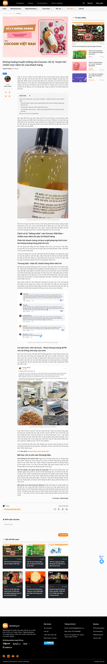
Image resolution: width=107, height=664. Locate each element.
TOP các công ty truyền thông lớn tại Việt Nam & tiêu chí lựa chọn (57, 564)
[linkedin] (8, 656)
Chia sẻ (4, 73)
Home (5, 8)
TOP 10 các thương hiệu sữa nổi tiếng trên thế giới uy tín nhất (35, 564)
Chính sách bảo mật (50, 635)
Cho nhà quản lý (42, 3)
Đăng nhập (99, 3)
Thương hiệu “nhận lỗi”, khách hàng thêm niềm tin (34, 107)
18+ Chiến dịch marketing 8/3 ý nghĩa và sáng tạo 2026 (96, 75)
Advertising (91, 80)
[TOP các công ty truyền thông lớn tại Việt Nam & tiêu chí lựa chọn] (58, 550)
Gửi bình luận (63, 535)
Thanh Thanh (7, 68)
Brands (19, 13)
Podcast (30, 3)
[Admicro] (7, 647)
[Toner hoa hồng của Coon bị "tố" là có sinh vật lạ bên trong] (42, 173)
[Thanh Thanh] (8, 79)
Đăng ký (90, 3)
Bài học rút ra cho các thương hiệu (28, 113)
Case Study (46, 8)
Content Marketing (91, 69)
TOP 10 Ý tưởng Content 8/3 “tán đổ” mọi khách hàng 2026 (95, 64)
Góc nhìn (70, 8)
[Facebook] (9, 92)
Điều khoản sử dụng (50, 638)
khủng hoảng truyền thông (12, 509)
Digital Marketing (30, 8)
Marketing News (16, 8)
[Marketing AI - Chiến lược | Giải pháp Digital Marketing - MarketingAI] (5, 3)
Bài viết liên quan (12, 539)
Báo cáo (58, 8)
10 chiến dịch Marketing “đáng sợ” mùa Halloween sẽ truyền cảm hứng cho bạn (35, 592)
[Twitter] (5, 96)
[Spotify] (17, 656)
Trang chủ (5, 13)
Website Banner (98, 635)
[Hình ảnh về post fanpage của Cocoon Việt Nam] (42, 395)
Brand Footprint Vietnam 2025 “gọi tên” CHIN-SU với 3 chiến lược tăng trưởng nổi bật (57, 592)
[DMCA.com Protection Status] (50, 643)
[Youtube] (13, 656)
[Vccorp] (7, 644)
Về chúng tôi (48, 628)
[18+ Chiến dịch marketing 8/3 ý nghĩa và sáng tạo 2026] (79, 77)
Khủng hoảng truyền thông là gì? (38, 451)
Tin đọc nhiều (80, 18)
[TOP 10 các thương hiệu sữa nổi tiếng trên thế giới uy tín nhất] (35, 550)
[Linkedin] (9, 96)
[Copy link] (5, 92)
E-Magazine (20, 3)
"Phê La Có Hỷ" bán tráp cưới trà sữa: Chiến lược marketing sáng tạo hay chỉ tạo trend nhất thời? (12, 592)
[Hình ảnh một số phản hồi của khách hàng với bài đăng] (42, 315)
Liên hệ (81, 8)
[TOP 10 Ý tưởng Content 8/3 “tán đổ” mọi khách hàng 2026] (79, 66)
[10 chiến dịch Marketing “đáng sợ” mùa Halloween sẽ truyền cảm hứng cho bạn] (35, 577)
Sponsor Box (97, 638)
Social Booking (97, 631)
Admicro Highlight (57, 3)
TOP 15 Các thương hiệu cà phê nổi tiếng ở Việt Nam (12, 563)
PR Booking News (98, 628)
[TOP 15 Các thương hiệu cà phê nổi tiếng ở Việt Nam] (13, 550)
